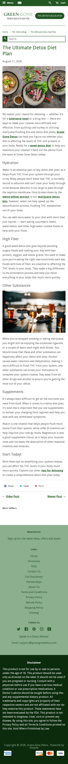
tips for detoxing (52, 470)
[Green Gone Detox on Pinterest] (34, 629)
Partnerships (34, 581)
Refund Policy (34, 602)
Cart (63, 2)
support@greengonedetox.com (38, 642)
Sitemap (34, 612)
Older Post (12, 496)
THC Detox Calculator (50, 16)
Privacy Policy (34, 597)
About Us (34, 587)
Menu (10, 2)
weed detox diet (40, 145)
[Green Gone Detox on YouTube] (49, 629)
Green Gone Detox (38, 745)
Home (34, 556)
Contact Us (34, 571)
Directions (34, 561)
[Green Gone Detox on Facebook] (26, 629)
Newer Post (55, 496)
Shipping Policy (34, 607)
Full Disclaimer (34, 576)
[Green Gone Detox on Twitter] (18, 629)
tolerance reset (19, 118)
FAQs (34, 566)
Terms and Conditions (34, 592)
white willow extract (15, 196)
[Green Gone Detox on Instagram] (41, 629)
